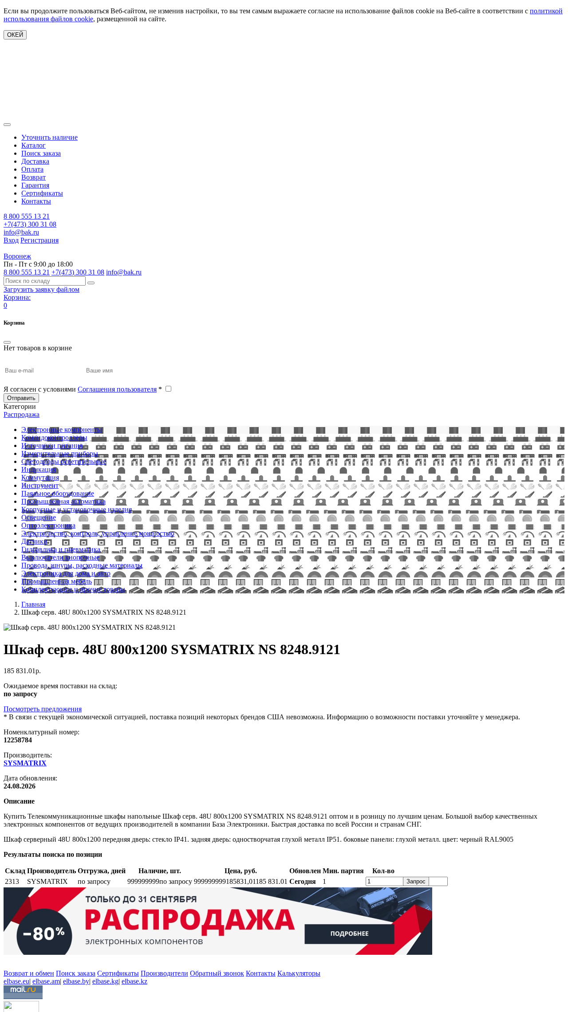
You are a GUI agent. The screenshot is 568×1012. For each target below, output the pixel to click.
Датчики (34, 541)
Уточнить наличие (49, 137)
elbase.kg (105, 981)
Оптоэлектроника (48, 525)
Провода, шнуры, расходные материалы (81, 565)
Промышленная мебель (56, 581)
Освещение (38, 517)
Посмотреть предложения (43, 709)
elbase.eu (16, 981)
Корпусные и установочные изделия (76, 509)
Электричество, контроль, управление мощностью (97, 533)
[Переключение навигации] (7, 124)
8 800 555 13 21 (27, 216)
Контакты (36, 201)
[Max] (10, 960)
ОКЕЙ (15, 34)
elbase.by (76, 981)
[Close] (7, 342)
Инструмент (40, 485)
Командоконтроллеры (54, 437)
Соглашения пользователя (117, 389)
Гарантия (35, 185)
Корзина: (17, 297)
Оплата (32, 169)
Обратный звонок (217, 973)
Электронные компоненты (61, 429)
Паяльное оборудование (57, 493)
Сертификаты (42, 193)
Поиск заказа (41, 153)
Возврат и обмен (29, 973)
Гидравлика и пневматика (60, 549)
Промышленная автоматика (63, 501)
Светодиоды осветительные (63, 461)
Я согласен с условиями (83, 389)
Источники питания (52, 445)
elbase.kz (134, 981)
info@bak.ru (21, 232)
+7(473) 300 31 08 (30, 224)
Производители (164, 973)
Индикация (38, 469)
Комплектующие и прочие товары (73, 589)
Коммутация (40, 477)
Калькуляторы (298, 973)
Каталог (33, 145)
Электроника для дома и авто (65, 573)
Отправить (21, 398)
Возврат (33, 177)
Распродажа (21, 414)
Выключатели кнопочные (60, 557)
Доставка (35, 161)
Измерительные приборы (59, 453)
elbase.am (46, 981)
